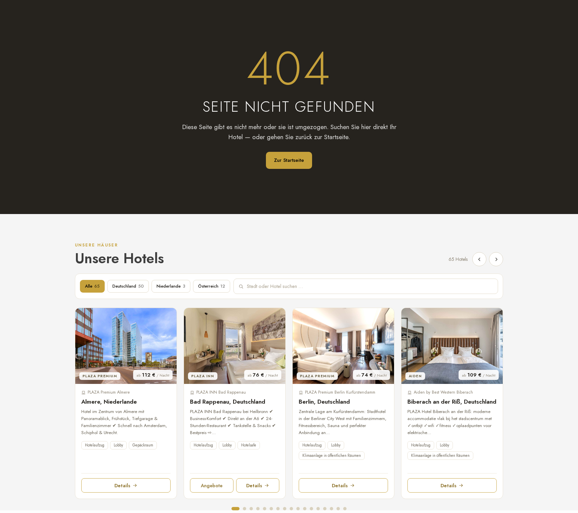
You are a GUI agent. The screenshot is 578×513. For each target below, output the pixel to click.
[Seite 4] (258, 508)
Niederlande (171, 286)
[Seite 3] (251, 508)
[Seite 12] (311, 508)
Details (122, 485)
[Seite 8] (284, 508)
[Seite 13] (318, 508)
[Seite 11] (304, 508)
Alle (92, 286)
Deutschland (128, 286)
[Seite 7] (278, 508)
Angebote (211, 485)
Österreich (211, 286)
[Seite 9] (291, 508)
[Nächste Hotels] (496, 259)
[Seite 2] (244, 508)
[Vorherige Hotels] (479, 259)
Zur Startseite (289, 160)
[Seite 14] (324, 508)
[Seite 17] (345, 508)
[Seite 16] (338, 508)
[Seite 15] (331, 508)
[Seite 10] (298, 508)
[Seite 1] (235, 508)
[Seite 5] (264, 508)
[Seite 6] (271, 508)
